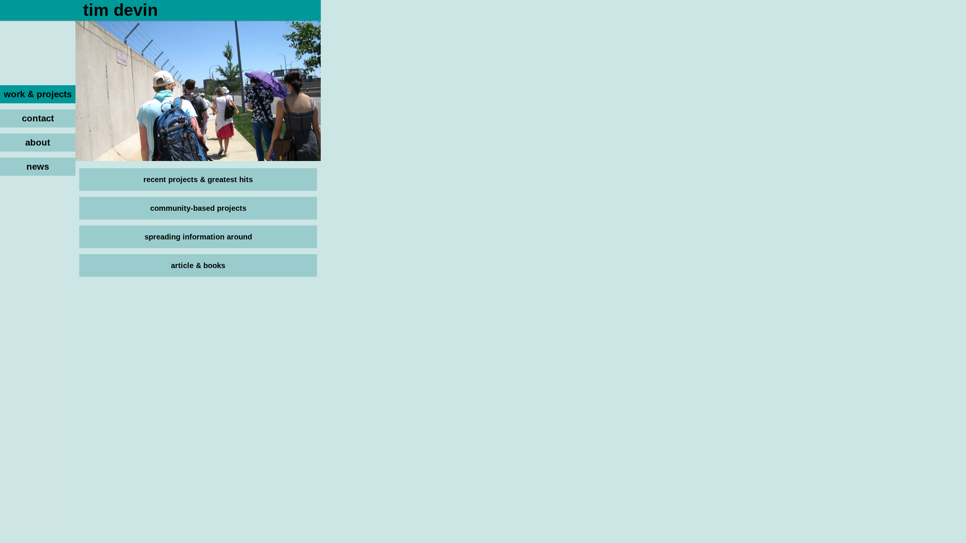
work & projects (38, 94)
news (37, 166)
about (37, 142)
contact (38, 118)
